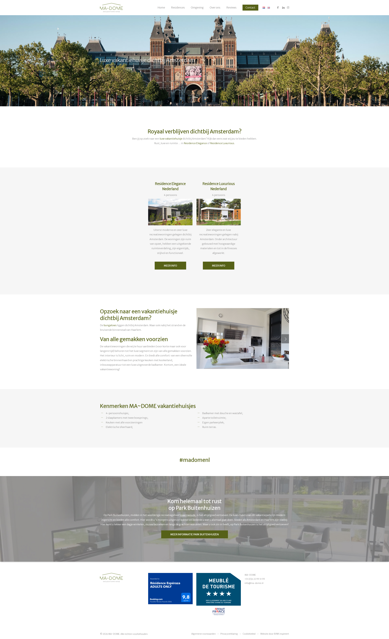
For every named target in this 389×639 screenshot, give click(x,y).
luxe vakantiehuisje (171, 138)
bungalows (110, 325)
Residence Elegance (195, 143)
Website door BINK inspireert (274, 633)
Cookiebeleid (249, 633)
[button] (194, 534)
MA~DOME (250, 575)
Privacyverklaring (229, 633)
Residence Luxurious (222, 143)
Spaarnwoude (187, 515)
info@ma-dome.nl (254, 583)
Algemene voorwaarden (203, 633)
